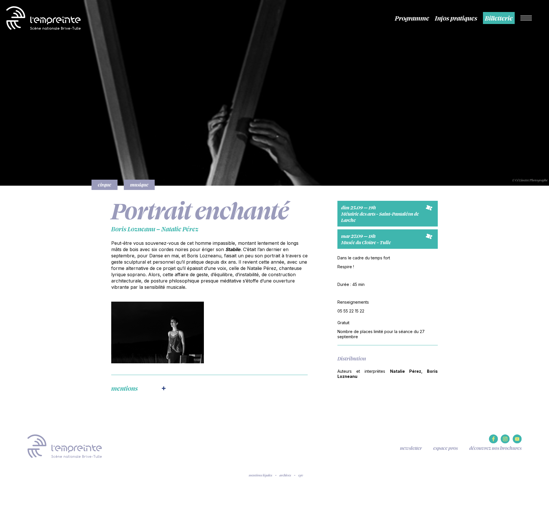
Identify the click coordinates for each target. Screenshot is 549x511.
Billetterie (499, 18)
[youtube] (517, 442)
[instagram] (505, 442)
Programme (412, 18)
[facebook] (493, 442)
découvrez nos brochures (495, 448)
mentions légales (260, 475)
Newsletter (411, 448)
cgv (300, 475)
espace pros (445, 448)
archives (285, 475)
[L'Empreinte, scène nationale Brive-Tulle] (64, 445)
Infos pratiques (456, 18)
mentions (124, 388)
